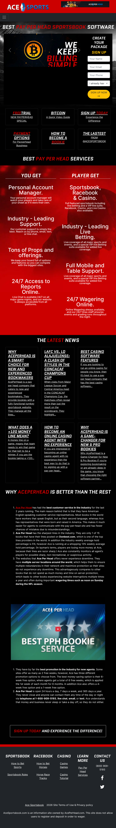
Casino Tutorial (64, 776)
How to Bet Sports (17, 765)
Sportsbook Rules (17, 774)
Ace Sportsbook (34, 804)
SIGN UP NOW (99, 92)
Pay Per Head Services (83, 771)
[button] (10, 50)
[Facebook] (102, 778)
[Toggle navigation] (4, 17)
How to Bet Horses (43, 765)
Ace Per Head (24, 507)
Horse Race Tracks (43, 776)
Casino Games (64, 765)
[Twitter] (102, 787)
